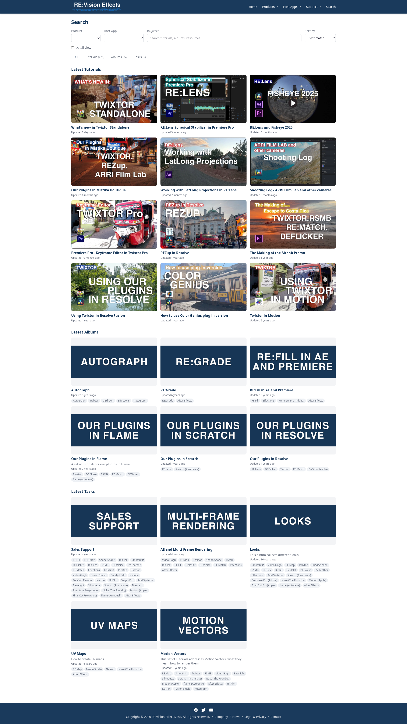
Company (221, 717)
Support (312, 7)
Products (268, 7)
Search (331, 7)
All (76, 57)
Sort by (310, 31)
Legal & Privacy (255, 717)
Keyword (153, 31)
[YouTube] (211, 710)
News (236, 717)
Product (76, 31)
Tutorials (94, 57)
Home (253, 7)
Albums (119, 57)
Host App (110, 31)
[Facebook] (196, 710)
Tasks (140, 57)
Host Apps (290, 7)
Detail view (83, 48)
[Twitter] (203, 710)
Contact (275, 717)
